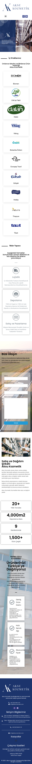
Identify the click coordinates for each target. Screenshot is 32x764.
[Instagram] (23, 16)
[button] (5, 16)
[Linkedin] (26, 16)
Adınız (6, 376)
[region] (16, 36)
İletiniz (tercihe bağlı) (10, 397)
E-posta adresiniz (9, 383)
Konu (5, 390)
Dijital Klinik (27, 760)
